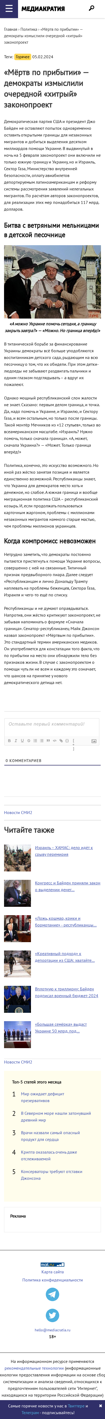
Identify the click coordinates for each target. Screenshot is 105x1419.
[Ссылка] (61, 740)
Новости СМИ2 (18, 812)
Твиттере (76, 1406)
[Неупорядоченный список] (41, 740)
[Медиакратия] (43, 9)
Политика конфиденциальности (52, 1280)
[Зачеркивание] (28, 740)
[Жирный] (9, 740)
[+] (73, 741)
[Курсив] (15, 740)
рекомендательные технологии (34, 1368)
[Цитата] (48, 740)
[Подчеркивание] (22, 740)
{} (67, 740)
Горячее (23, 56)
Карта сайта (52, 1272)
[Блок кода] (54, 740)
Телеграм (30, 1412)
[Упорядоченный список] (35, 740)
